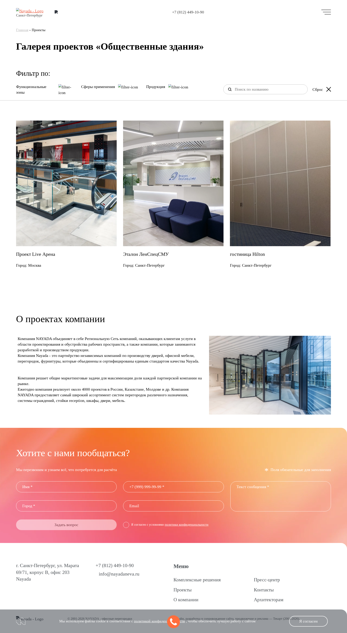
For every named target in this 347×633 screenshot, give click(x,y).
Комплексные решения (197, 579)
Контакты (264, 589)
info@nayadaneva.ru (119, 574)
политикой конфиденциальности (159, 621)
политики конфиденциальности (186, 524)
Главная (22, 30)
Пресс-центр (267, 579)
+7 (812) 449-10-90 (188, 12)
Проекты (183, 589)
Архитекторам (268, 599)
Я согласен (308, 621)
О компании (186, 599)
